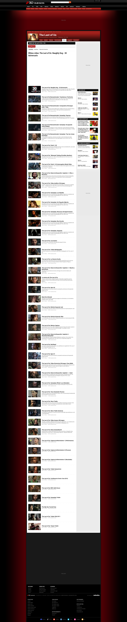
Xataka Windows (31, 608)
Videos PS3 (42, 31)
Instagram (78, 619)
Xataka (28, 601)
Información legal (53, 590)
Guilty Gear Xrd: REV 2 (83, 109)
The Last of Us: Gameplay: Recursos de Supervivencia (57, 211)
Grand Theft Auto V (85, 94)
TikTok (50, 619)
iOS (67, 6)
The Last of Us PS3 (48, 31)
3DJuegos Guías (55, 604)
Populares (36, 49)
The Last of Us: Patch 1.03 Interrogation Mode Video (57, 164)
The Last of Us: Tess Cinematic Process (53, 392)
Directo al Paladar (80, 601)
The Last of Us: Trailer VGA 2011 (51, 516)
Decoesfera (79, 610)
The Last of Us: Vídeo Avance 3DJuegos (53, 420)
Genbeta (29, 613)
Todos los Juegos (73, 8)
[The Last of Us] (33, 37)
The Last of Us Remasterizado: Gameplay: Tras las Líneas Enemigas (58, 134)
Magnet (29, 615)
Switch (62, 6)
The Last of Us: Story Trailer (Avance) (52, 411)
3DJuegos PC (55, 602)
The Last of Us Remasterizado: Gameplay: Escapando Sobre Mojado (57, 125)
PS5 (37, 6)
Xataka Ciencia (30, 610)
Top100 (79, 8)
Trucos (67, 8)
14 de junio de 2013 (53, 37)
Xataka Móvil (30, 602)
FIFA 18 (82, 99)
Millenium (54, 608)
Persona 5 (83, 151)
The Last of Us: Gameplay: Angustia (52, 230)
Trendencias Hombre (81, 608)
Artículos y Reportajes (52, 8)
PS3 (33, 31)
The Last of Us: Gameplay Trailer (51, 497)
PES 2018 (83, 103)
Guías (64, 8)
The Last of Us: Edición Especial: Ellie (52, 316)
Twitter (71, 619)
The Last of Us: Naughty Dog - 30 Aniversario (54, 87)
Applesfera (29, 611)
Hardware (60, 8)
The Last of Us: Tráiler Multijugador (52, 249)
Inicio (28, 6)
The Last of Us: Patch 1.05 (49, 145)
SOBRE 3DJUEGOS (64, 595)
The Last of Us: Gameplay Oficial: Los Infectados (55, 383)
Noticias (78, 6)
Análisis (45, 8)
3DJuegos (29, 31)
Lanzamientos (89, 8)
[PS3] (84, 9)
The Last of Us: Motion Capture (51, 325)
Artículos (29, 590)
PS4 (41, 6)
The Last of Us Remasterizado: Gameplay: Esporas (56, 115)
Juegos (31, 595)
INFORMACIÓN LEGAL (73, 595)
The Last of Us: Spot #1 (48, 354)
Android (72, 6)
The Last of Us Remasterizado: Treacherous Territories (57, 97)
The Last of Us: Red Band (49, 344)
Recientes (31, 49)
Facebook (64, 619)
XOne (51, 6)
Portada (28, 8)
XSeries (46, 6)
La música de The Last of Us (50, 277)
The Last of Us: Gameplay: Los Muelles (53, 192)
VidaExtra (54, 607)
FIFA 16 (82, 161)
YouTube (57, 619)
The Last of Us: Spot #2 (48, 287)
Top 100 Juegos (42, 590)
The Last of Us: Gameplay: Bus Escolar (53, 221)
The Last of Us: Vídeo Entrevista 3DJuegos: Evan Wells (57, 363)
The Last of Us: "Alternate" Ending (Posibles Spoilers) (57, 155)
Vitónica (78, 605)
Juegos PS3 (36, 31)
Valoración (43, 49)
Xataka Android (30, 605)
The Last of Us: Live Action (49, 240)
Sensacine (54, 613)
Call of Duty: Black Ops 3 (83, 156)
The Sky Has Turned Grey (49, 507)
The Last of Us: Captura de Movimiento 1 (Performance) (58, 440)
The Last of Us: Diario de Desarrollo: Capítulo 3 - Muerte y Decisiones (58, 268)
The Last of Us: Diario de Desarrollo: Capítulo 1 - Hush (57, 373)
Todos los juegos (42, 589)
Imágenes (41, 8)
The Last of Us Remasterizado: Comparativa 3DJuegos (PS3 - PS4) (57, 106)
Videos (84, 6)
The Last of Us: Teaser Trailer (50, 526)
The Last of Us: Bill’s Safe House (51, 488)
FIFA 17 (84, 113)
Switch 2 (57, 6)
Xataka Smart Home (31, 607)
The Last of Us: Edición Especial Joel (52, 307)
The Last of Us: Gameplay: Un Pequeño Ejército (55, 202)
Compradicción (80, 611)
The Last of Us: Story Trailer (50, 401)
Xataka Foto (29, 604)
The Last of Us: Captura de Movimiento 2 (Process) (56, 450)
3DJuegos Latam (55, 605)
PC (33, 6)
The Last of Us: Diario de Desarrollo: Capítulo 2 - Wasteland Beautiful (55, 334)
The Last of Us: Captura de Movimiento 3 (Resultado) (57, 459)
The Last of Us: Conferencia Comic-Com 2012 (55, 478)
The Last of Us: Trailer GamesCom (51, 469)
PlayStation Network (84, 146)
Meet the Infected (47, 297)
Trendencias (79, 607)
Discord (43, 619)
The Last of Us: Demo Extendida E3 (52, 430)
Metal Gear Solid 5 (84, 166)
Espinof (53, 614)
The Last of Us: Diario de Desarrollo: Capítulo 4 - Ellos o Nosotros (57, 173)
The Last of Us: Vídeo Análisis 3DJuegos (53, 183)
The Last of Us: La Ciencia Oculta (51, 259)
